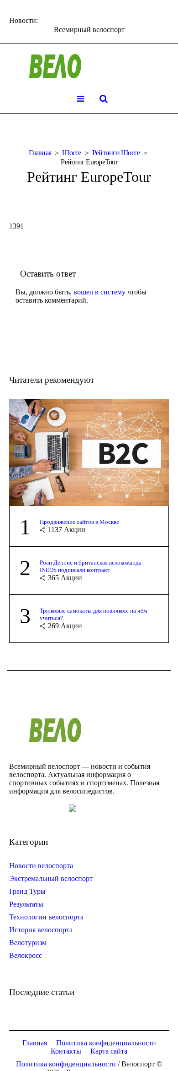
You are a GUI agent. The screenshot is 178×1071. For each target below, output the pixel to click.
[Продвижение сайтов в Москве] (89, 452)
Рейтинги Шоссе (116, 153)
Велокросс (25, 955)
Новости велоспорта (41, 866)
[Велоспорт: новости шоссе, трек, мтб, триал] (89, 66)
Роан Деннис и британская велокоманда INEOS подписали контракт (90, 566)
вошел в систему (99, 292)
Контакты (66, 1051)
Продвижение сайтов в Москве (79, 521)
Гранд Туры (27, 891)
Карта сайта (108, 1051)
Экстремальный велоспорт (51, 878)
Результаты (26, 904)
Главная (40, 153)
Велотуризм (28, 942)
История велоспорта (41, 930)
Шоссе (71, 153)
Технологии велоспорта (46, 917)
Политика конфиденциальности (106, 1043)
